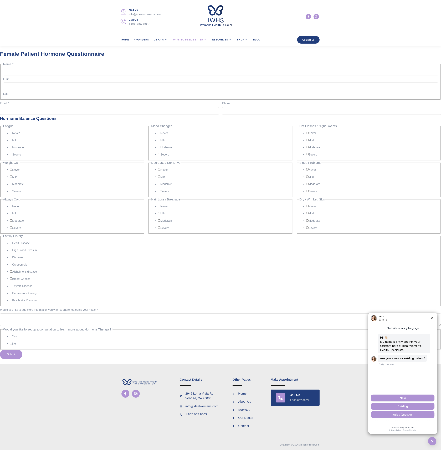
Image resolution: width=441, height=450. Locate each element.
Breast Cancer (21, 278)
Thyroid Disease (22, 286)
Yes (14, 336)
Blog (256, 39)
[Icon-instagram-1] (316, 16)
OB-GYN (159, 39)
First (5, 78)
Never (16, 133)
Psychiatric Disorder (24, 300)
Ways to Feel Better (188, 39)
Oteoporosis (19, 264)
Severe (16, 154)
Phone (226, 103)
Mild (14, 140)
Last (5, 93)
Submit (11, 354)
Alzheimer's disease (24, 271)
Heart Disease (21, 243)
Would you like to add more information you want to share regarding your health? (49, 309)
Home (125, 39)
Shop (240, 39)
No (14, 343)
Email (4, 103)
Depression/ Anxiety (24, 293)
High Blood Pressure (25, 250)
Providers (141, 39)
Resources (220, 39)
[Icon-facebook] (308, 16)
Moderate (18, 147)
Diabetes (17, 257)
